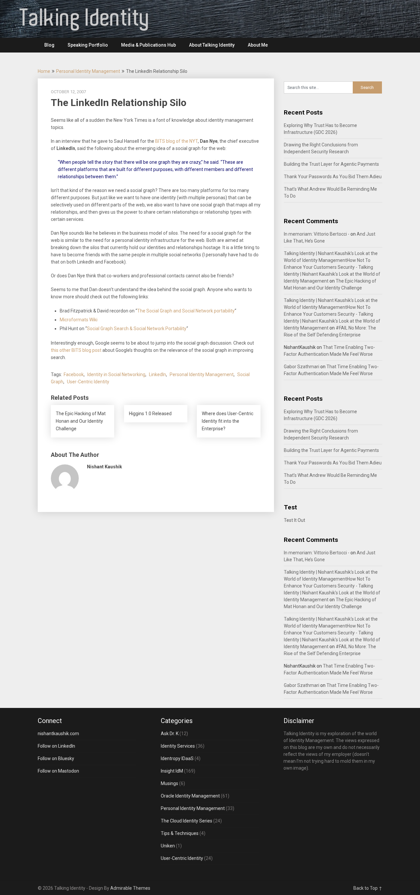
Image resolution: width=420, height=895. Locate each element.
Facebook (74, 374)
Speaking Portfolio (88, 45)
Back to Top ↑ (367, 888)
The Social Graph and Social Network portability (186, 310)
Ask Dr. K (169, 733)
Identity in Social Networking (116, 374)
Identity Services (178, 746)
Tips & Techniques (180, 833)
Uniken (168, 845)
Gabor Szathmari (301, 366)
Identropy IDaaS (177, 758)
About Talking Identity (212, 45)
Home (44, 71)
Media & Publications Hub (148, 45)
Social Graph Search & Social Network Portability (136, 328)
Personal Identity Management (88, 71)
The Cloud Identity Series (186, 820)
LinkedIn (157, 374)
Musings (169, 783)
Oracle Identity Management (190, 796)
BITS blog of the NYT (176, 141)
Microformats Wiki (78, 319)
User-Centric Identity (88, 381)
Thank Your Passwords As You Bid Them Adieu (333, 176)
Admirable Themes (130, 888)
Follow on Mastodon (58, 771)
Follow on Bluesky (56, 758)
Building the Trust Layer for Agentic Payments (331, 164)
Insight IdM (172, 771)
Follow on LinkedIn (56, 746)
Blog (49, 45)
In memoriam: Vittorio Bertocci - (316, 234)
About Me (258, 45)
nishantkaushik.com (58, 733)
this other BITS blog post (76, 350)
